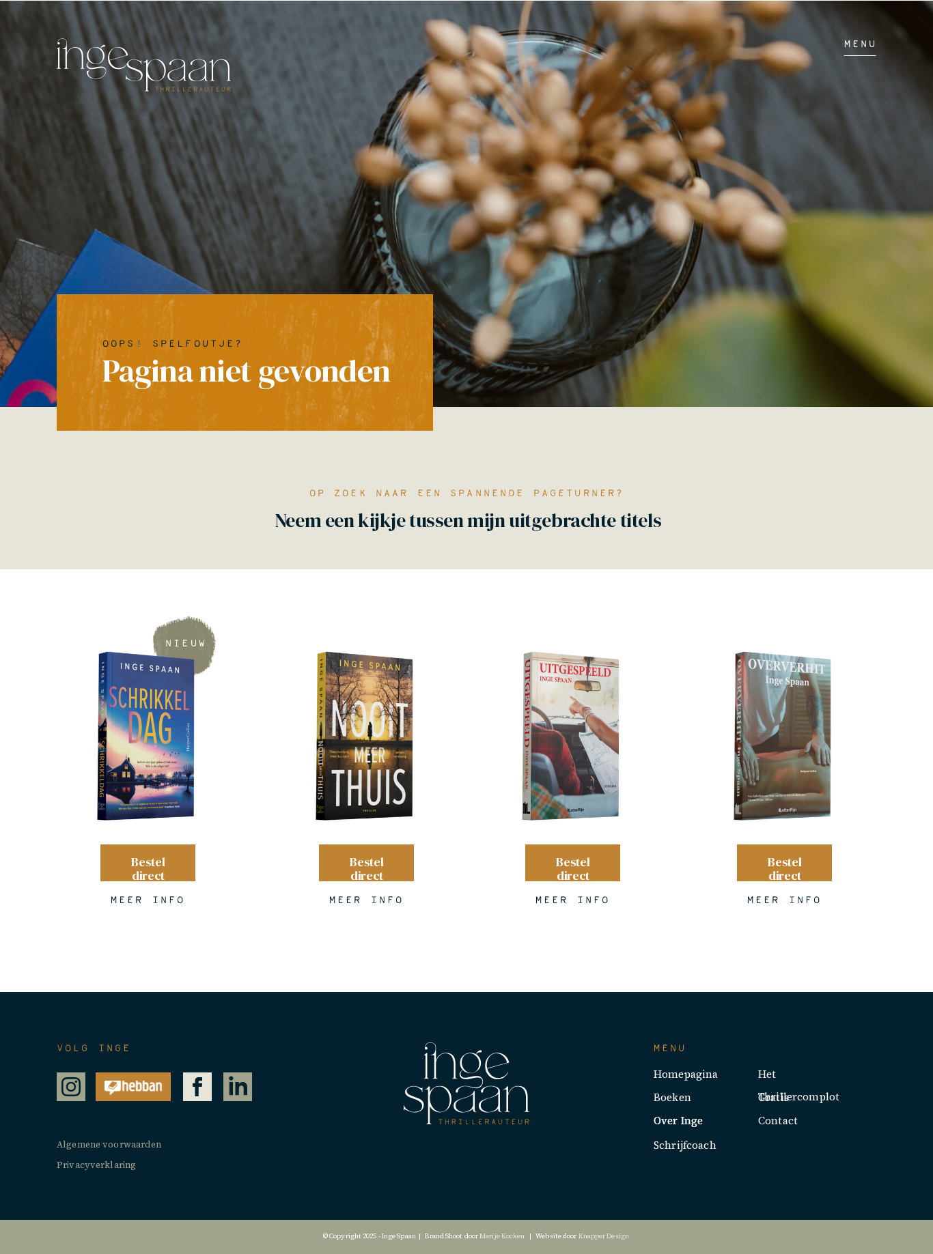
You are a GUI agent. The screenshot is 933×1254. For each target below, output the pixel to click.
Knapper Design (605, 1235)
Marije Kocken (502, 1235)
